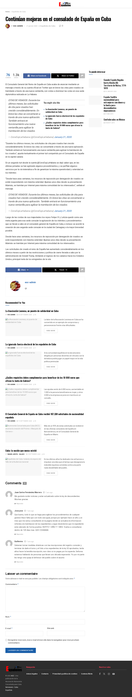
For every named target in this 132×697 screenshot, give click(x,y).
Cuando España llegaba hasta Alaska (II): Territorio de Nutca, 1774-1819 (115, 84)
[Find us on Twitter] (104, 674)
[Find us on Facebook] (99, 674)
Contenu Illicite (87, 674)
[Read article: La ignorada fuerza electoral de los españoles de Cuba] (23, 360)
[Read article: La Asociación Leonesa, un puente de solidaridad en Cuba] (23, 327)
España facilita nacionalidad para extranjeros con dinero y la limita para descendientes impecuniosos (114, 103)
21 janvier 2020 (31, 26)
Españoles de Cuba (19, 12)
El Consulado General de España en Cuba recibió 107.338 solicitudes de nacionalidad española (44, 415)
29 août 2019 (109, 123)
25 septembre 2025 (25, 315)
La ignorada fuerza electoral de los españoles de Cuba (65, 117)
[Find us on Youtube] (113, 674)
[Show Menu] (6, 4)
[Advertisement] (66, 48)
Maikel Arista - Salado (16, 454)
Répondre (19, 504)
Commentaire (12, 584)
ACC (12, 676)
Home (7, 12)
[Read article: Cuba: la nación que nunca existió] (23, 467)
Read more (52, 330)
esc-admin (18, 26)
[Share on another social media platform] (82, 75)
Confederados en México (114, 119)
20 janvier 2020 (110, 91)
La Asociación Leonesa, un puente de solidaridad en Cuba (61, 110)
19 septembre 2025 (25, 421)
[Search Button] (125, 4)
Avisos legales (32, 674)
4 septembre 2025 (33, 454)
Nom (8, 617)
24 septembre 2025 (25, 384)
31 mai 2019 (109, 114)
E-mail (9, 628)
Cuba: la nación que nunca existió (21, 450)
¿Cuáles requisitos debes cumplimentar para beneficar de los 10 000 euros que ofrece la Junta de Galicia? (64, 125)
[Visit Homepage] (66, 3)
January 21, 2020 (63, 137)
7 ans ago (49, 492)
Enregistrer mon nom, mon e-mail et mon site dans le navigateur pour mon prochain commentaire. (43, 641)
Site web (50, 628)
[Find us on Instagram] (109, 674)
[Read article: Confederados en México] (95, 122)
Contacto (44, 674)
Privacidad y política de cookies (64, 674)
